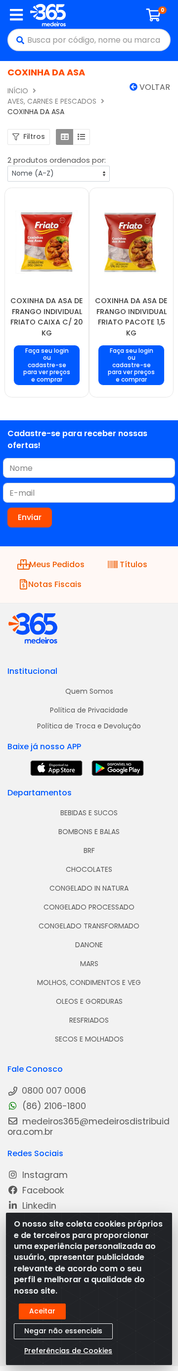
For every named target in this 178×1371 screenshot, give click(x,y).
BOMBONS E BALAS (89, 832)
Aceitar (42, 1311)
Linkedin (38, 1206)
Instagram (44, 1175)
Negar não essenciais (63, 1331)
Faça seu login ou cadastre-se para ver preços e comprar (46, 365)
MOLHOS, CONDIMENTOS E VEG (89, 982)
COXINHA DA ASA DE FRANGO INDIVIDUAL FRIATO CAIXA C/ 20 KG (46, 317)
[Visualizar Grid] (64, 137)
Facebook (42, 1190)
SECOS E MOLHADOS (89, 1039)
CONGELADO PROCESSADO (89, 907)
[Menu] (16, 15)
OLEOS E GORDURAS (89, 1001)
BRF (89, 850)
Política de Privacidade (89, 710)
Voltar (153, 87)
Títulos (133, 564)
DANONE (89, 945)
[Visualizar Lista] (81, 137)
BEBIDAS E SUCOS (89, 813)
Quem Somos (89, 691)
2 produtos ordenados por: (56, 160)
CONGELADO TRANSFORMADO (89, 926)
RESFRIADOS (89, 1020)
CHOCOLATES (89, 869)
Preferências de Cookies (68, 1351)
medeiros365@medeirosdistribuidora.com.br (88, 1126)
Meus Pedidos (55, 564)
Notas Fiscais (55, 584)
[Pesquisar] (17, 40)
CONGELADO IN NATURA (89, 888)
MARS (89, 964)
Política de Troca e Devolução (89, 726)
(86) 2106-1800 (53, 1106)
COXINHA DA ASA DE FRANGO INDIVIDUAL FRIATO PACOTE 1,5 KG (131, 317)
